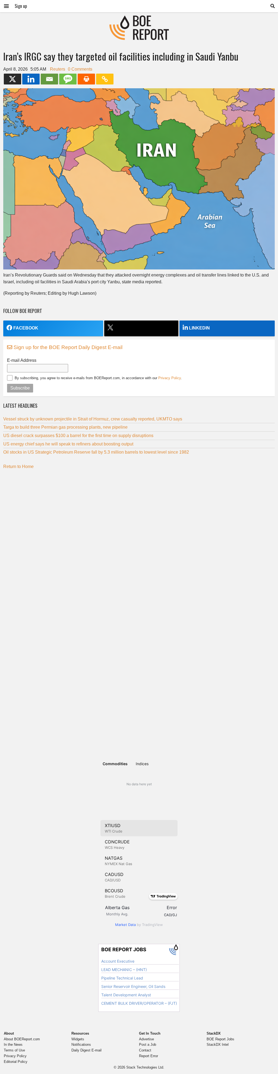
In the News (13, 1044)
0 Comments (80, 69)
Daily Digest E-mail (86, 1050)
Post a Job (147, 1044)
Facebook (25, 328)
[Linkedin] (31, 79)
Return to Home (18, 466)
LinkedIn (199, 328)
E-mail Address (21, 360)
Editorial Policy (15, 1062)
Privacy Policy (169, 378)
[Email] (49, 79)
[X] (12, 79)
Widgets (77, 1039)
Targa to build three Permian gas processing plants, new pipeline (65, 427)
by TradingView (139, 924)
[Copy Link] (104, 79)
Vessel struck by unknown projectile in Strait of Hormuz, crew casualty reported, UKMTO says (92, 419)
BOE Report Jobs (220, 1039)
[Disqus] (139, 541)
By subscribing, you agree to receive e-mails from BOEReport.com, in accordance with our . (98, 378)
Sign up (21, 6)
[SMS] (68, 79)
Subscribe (20, 388)
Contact (145, 1050)
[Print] (86, 79)
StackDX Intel (218, 1044)
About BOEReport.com (22, 1039)
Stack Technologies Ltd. (145, 1067)
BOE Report (139, 19)
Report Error (148, 1056)
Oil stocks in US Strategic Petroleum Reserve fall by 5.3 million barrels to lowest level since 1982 (96, 452)
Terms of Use (14, 1050)
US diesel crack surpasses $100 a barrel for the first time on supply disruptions (78, 435)
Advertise (146, 1039)
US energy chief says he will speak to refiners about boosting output (68, 444)
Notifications (81, 1044)
